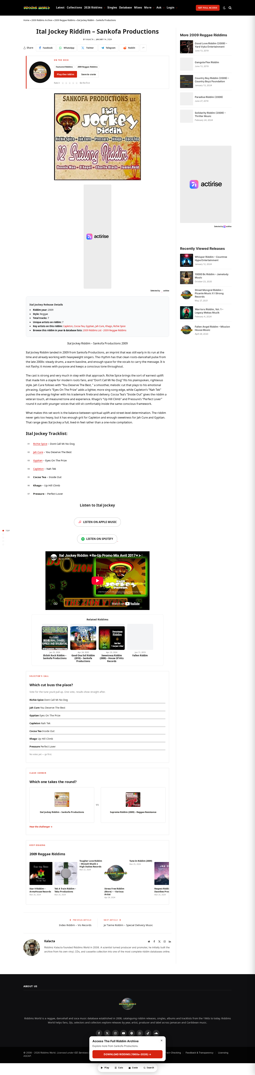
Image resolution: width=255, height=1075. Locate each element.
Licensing (223, 1052)
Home (26, 20)
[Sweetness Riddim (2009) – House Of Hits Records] (112, 637)
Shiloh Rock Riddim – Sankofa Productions (54, 657)
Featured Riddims (64, 66)
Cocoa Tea (79, 326)
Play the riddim (65, 74)
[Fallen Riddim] (140, 637)
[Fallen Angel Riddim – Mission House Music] (186, 330)
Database (125, 7)
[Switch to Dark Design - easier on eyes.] (224, 7)
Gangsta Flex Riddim (207, 62)
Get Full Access (207, 7)
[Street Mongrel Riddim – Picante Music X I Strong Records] (186, 295)
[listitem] (40, 879)
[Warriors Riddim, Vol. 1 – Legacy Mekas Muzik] (186, 312)
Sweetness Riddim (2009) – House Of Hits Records (112, 658)
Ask (159, 7)
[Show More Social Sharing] (143, 47)
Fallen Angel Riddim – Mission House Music (212, 328)
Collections (74, 7)
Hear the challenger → (40, 826)
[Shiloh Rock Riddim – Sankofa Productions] (55, 637)
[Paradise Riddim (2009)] (186, 98)
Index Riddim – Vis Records (75, 925)
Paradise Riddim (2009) (209, 96)
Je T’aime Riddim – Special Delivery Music (128, 925)
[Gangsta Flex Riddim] (186, 64)
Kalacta (89, 39)
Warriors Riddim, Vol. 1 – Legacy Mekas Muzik (209, 311)
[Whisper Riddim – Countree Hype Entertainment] (186, 260)
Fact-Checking (173, 1052)
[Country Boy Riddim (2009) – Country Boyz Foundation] (186, 81)
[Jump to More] (3, 544)
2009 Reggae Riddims (64, 20)
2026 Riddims (93, 7)
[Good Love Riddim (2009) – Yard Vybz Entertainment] (186, 46)
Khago (108, 326)
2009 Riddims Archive (41, 20)
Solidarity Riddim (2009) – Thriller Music (210, 114)
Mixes (138, 7)
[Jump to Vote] (3, 537)
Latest (60, 7)
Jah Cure (99, 326)
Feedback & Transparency (199, 1052)
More (147, 7)
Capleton (68, 326)
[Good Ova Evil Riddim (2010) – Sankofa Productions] (83, 637)
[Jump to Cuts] (3, 534)
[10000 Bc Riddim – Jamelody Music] (186, 277)
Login (171, 7)
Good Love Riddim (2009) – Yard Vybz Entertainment (211, 45)
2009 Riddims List (92, 330)
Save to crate (88, 74)
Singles (112, 7)
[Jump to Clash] (3, 541)
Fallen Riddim (140, 655)
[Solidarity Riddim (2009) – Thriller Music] (186, 116)
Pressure (38, 493)
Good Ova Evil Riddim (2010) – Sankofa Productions (83, 658)
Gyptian (90, 326)
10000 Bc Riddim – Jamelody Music (211, 276)
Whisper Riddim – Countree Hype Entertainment (211, 258)
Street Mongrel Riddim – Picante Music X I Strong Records (209, 293)
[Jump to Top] (3, 530)
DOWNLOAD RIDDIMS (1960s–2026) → (127, 1054)
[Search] (230, 8)
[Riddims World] (36, 8)
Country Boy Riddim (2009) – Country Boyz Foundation (212, 80)
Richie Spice (119, 326)
